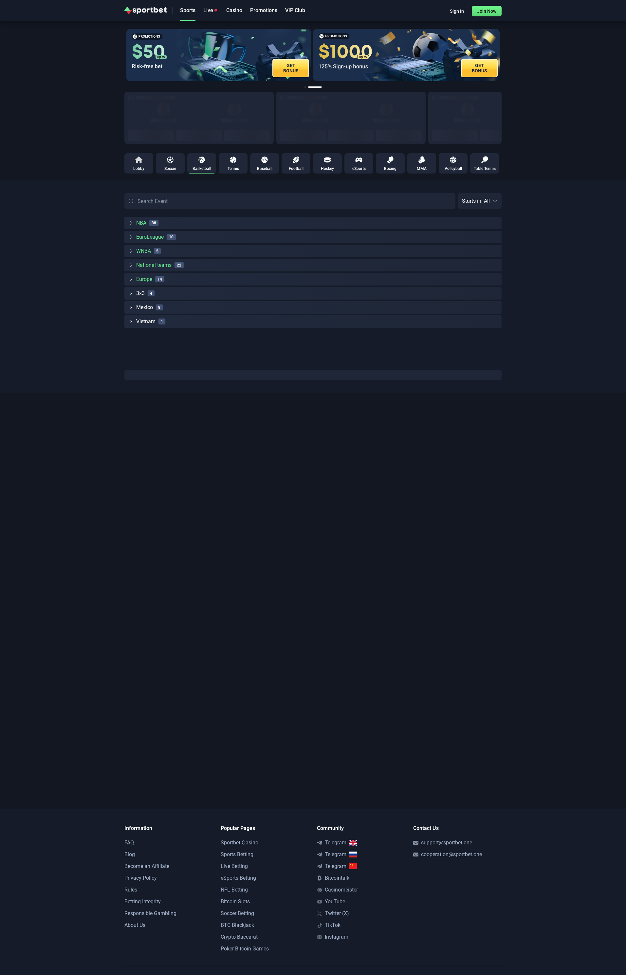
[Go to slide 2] (315, 87)
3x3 (140, 293)
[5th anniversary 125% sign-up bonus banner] (279, 55)
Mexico (144, 307)
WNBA (143, 251)
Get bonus (352, 68)
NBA (141, 223)
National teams (154, 265)
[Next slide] (501, 55)
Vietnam (146, 321)
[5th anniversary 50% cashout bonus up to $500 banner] (468, 55)
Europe (144, 279)
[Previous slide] (124, 55)
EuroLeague (150, 237)
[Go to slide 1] (305, 87)
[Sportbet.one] (145, 10)
